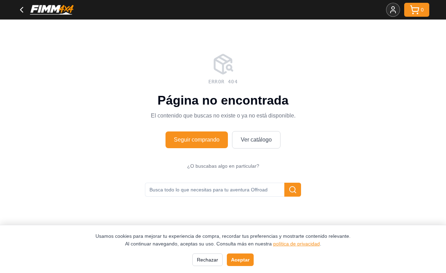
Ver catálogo (256, 140)
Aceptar (240, 260)
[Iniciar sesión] (393, 10)
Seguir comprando (197, 140)
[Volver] (21, 10)
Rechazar (207, 260)
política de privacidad (296, 244)
